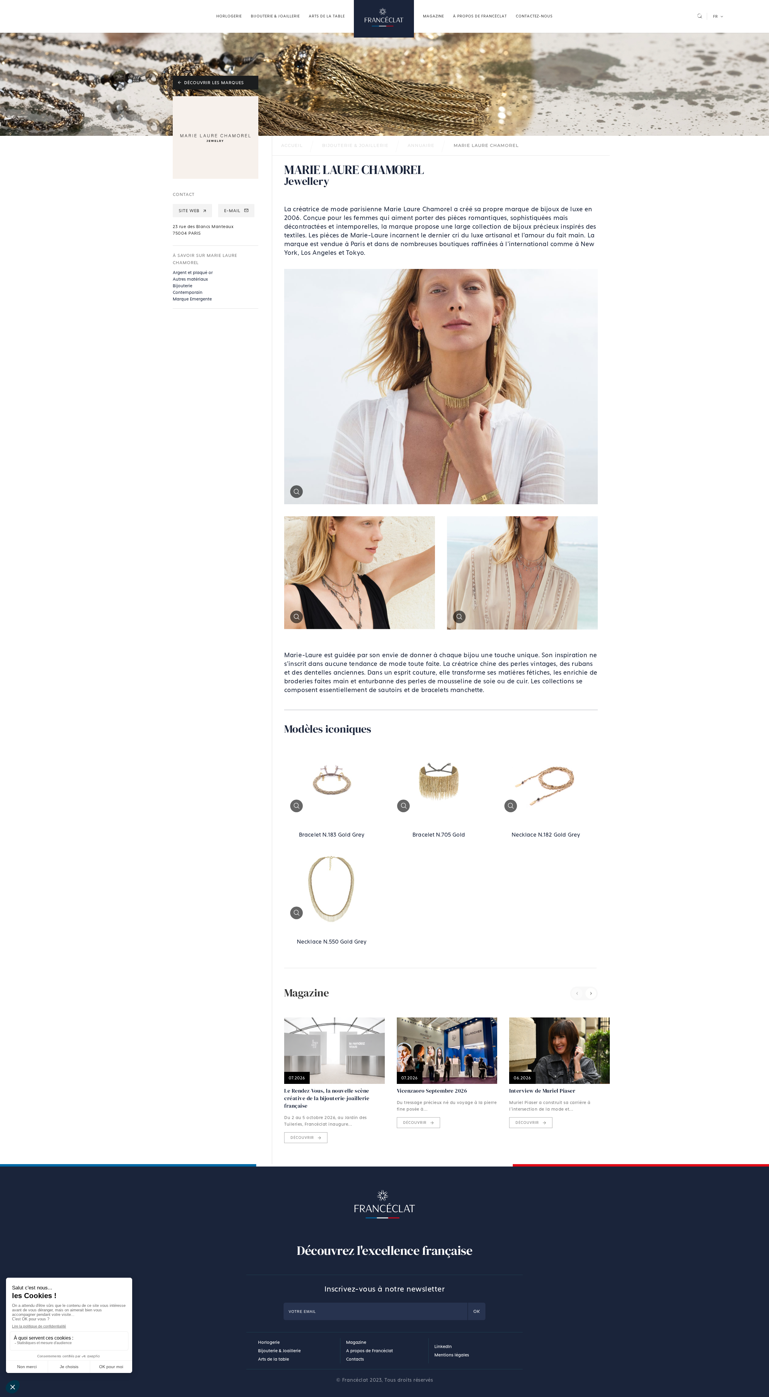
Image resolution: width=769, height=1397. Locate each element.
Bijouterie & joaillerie (355, 145)
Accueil (384, 19)
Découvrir (302, 1137)
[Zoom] (441, 501)
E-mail (233, 210)
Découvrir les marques (213, 82)
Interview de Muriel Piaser (542, 1090)
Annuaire (421, 145)
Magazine (433, 16)
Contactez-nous (534, 16)
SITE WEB (190, 210)
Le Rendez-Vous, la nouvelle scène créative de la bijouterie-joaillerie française (326, 1098)
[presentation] (577, 993)
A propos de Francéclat (369, 1350)
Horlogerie (229, 16)
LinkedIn (443, 1346)
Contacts (355, 1359)
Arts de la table (327, 16)
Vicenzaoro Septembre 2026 (432, 1090)
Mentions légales (451, 1354)
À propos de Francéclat (480, 16)
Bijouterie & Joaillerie (275, 16)
